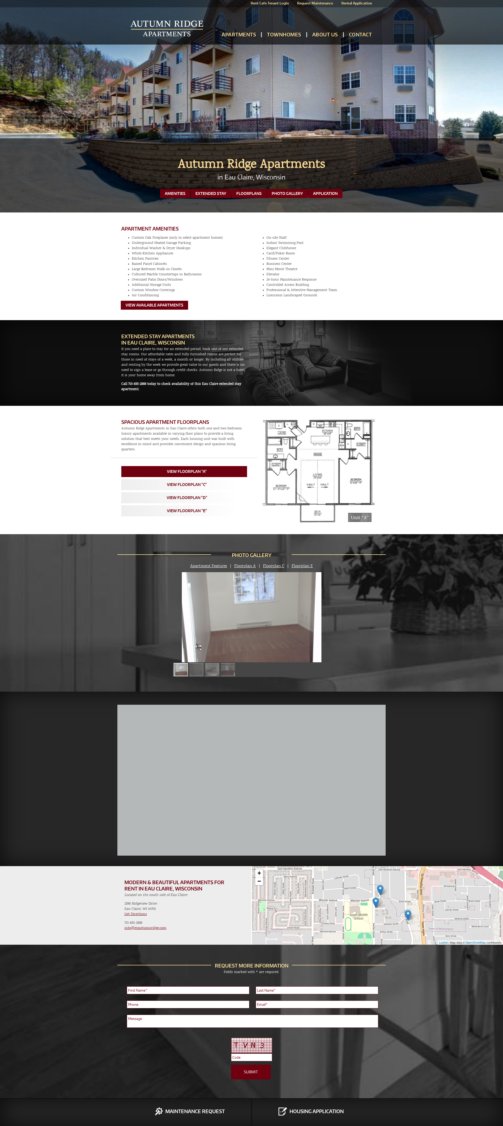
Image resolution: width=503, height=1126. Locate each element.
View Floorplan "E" (187, 511)
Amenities (175, 193)
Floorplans (249, 193)
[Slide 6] (196, 669)
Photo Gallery (287, 193)
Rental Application (356, 3)
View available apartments (154, 305)
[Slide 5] (181, 669)
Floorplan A (245, 566)
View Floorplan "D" (187, 497)
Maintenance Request (195, 1111)
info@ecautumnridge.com (145, 928)
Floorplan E (302, 566)
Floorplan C (273, 566)
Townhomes (284, 34)
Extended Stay (210, 193)
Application (325, 193)
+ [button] (259, 873)
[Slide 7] (212, 669)
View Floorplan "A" (187, 471)
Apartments (239, 34)
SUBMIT (251, 1072)
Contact (360, 34)
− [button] (259, 881)
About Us (325, 34)
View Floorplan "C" (187, 484)
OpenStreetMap (476, 942)
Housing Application (316, 1111)
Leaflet (443, 942)
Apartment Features (208, 566)
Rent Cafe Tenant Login (270, 3)
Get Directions (135, 914)
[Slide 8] (228, 669)
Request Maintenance (315, 3)
